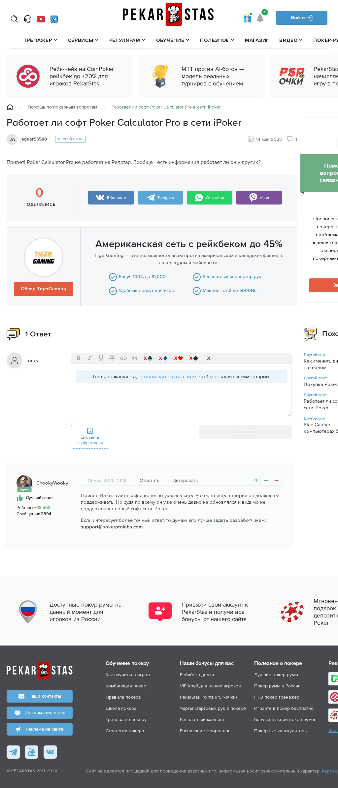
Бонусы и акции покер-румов (285, 719)
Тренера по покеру (126, 719)
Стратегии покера (125, 730)
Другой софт (70, 139)
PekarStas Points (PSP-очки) (208, 697)
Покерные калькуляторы (281, 730)
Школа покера (121, 708)
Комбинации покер (126, 685)
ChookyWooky (52, 482)
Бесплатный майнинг (202, 719)
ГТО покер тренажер (276, 697)
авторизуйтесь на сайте (168, 376)
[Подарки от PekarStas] (247, 18)
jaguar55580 (33, 139)
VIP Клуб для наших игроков (210, 685)
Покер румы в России (277, 685)
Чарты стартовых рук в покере (213, 708)
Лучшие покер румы (276, 674)
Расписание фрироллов (205, 730)
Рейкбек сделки (197, 674)
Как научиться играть (128, 674)
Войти (298, 17)
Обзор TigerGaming (43, 288)
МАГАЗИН (257, 40)
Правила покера (123, 697)
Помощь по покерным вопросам (62, 107)
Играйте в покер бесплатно (284, 708)
